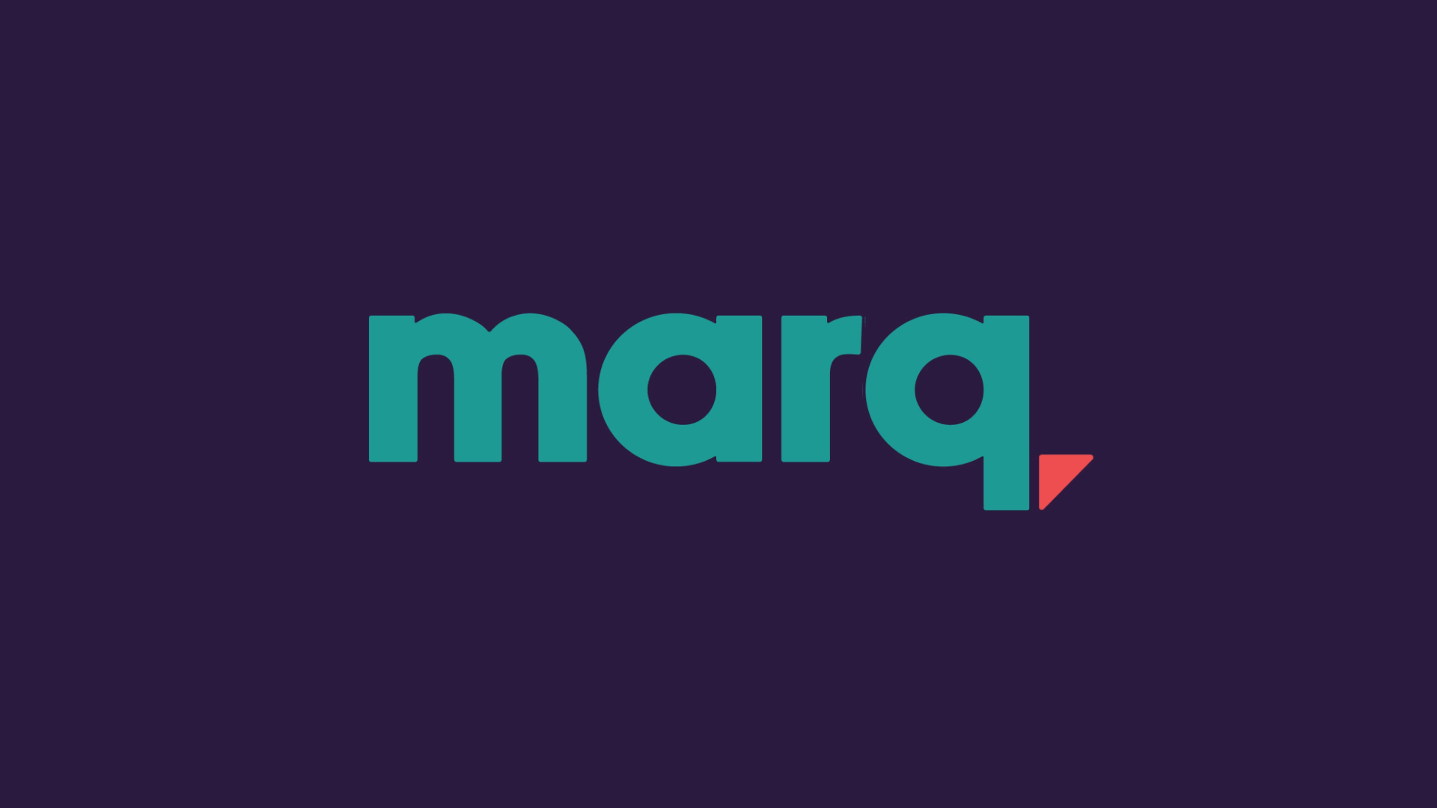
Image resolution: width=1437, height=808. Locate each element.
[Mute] (1300, 791)
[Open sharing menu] (1378, 791)
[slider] (681, 791)
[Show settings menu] (1339, 791)
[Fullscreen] (1417, 791)
